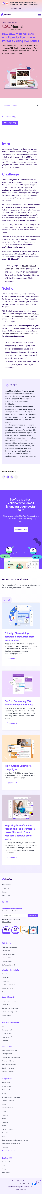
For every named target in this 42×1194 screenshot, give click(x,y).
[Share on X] (12, 477)
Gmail (4, 1111)
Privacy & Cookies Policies (20, 1181)
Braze (4, 1093)
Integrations (6, 950)
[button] (39, 14)
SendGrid (5, 1147)
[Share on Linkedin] (7, 477)
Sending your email (8, 1068)
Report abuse (6, 1015)
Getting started (7, 1053)
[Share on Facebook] (16, 477)
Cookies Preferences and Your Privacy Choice (19, 1184)
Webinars (5, 1040)
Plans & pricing (10, 123)
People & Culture (7, 988)
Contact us (5, 888)
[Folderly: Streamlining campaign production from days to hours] (21, 616)
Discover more (16, 8)
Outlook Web (6, 1133)
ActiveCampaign (7, 1086)
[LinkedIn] (3, 901)
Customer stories (7, 1030)
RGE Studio (6, 943)
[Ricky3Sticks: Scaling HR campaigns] (21, 748)
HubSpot (5, 1115)
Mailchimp (5, 1122)
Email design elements (9, 1064)
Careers (4, 892)
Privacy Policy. (6, 922)
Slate (3, 1136)
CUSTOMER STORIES (10, 22)
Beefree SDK (7, 1158)
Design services (7, 1033)
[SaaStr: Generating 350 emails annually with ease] (21, 684)
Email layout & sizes (8, 1061)
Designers (5, 977)
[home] (6, 14)
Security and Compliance (10, 1008)
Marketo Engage (7, 1129)
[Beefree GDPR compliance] (15, 930)
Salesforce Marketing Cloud (11, 1143)
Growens (23, 1189)
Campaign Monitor (8, 1100)
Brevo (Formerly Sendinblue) (11, 1097)
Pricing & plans (21, 529)
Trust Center (6, 895)
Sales (4, 992)
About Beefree (7, 885)
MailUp (4, 1125)
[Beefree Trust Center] (6, 930)
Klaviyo (4, 1118)
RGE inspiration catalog (9, 947)
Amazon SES (6, 1090)
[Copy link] (3, 477)
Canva (4, 1104)
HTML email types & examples (11, 1057)
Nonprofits (5, 981)
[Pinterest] (7, 901)
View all (7, 600)
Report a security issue (9, 1012)
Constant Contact (7, 1108)
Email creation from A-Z (9, 1050)
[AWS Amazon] (24, 930)
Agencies (5, 974)
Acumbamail (6, 1083)
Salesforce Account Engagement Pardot (15, 1140)
